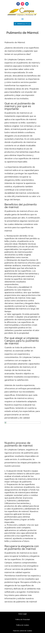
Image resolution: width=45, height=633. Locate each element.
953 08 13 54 (23, 23)
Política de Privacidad (22, 619)
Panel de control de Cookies (22, 631)
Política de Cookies (22, 625)
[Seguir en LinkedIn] (27, 4)
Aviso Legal (22, 614)
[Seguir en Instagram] (22, 4)
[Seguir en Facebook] (18, 4)
